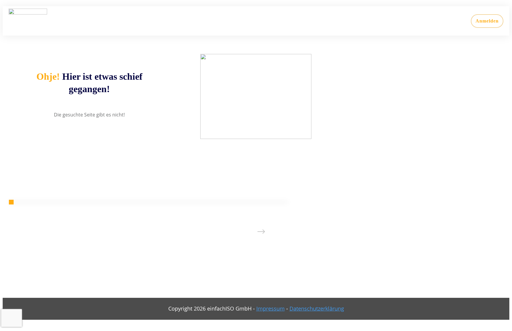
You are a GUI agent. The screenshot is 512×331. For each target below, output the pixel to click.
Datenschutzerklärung (316, 308)
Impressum (270, 308)
